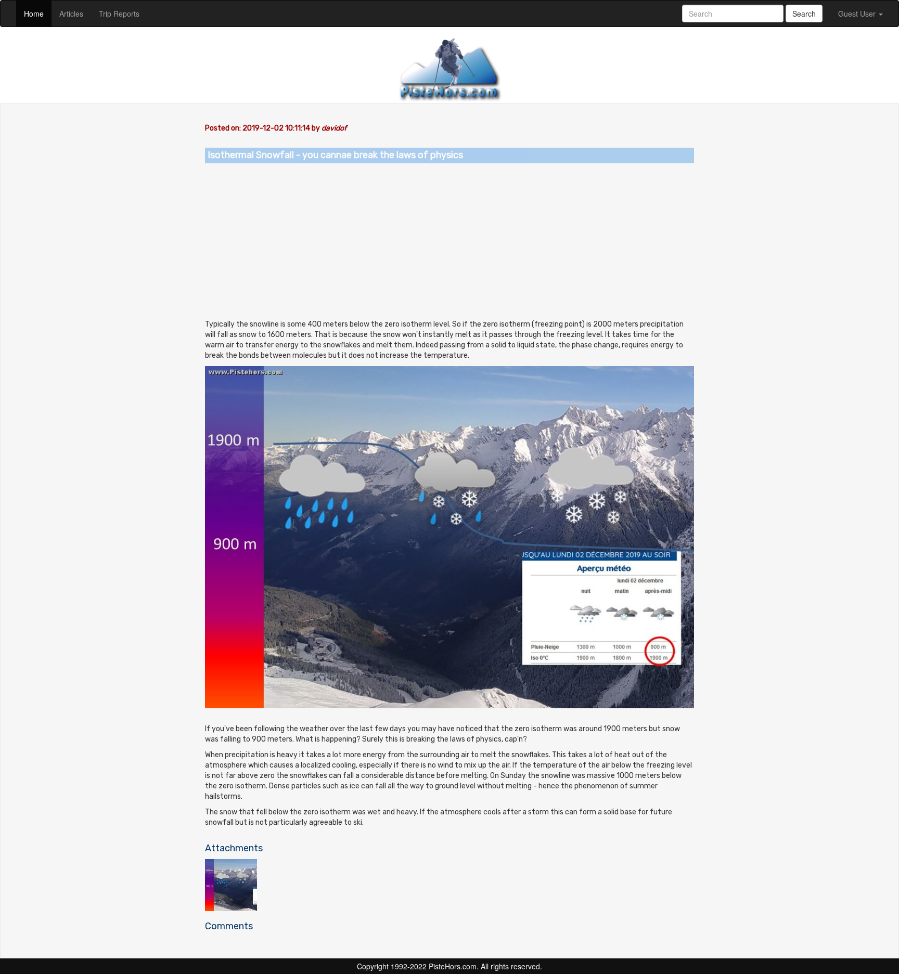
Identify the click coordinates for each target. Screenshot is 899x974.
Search (804, 13)
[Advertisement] (449, 241)
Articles (75, 13)
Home (38, 13)
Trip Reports (123, 13)
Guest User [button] (858, 13)
